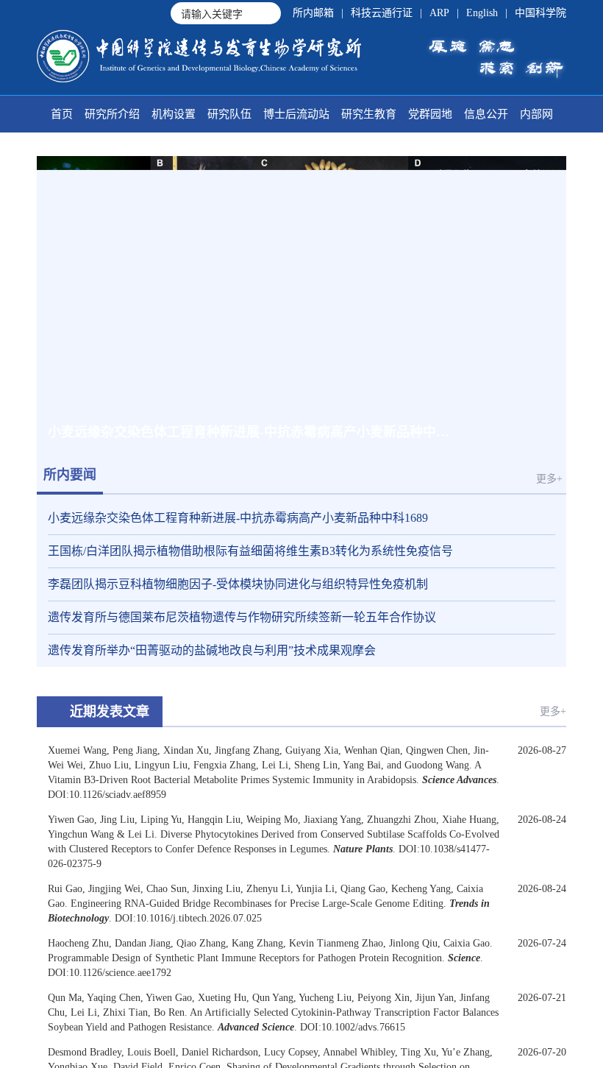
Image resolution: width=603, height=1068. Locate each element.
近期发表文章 (109, 711)
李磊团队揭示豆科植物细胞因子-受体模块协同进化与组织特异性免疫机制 (238, 584)
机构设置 (173, 114)
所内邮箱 (313, 12)
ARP (439, 12)
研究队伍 (229, 114)
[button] (475, 432)
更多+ (549, 478)
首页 (62, 114)
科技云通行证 (382, 12)
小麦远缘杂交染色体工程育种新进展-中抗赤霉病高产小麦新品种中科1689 (238, 518)
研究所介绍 (112, 114)
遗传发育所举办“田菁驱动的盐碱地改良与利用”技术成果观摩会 (212, 650)
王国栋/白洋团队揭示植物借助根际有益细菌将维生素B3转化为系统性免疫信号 (250, 551)
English (482, 12)
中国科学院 (540, 12)
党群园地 (430, 114)
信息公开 (486, 114)
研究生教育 (368, 114)
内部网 (536, 114)
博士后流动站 (296, 114)
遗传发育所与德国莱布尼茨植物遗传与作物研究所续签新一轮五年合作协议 (242, 617)
